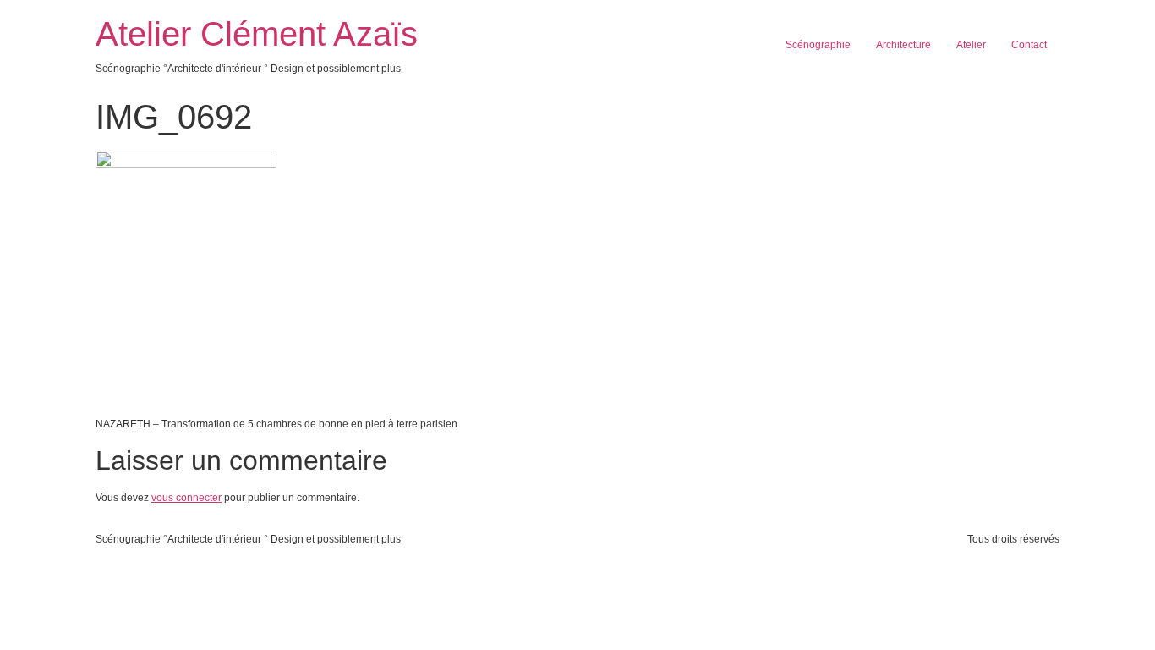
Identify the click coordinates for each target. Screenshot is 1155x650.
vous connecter (186, 498)
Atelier (971, 45)
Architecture (903, 45)
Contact (1029, 45)
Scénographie (818, 45)
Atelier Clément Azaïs (257, 33)
